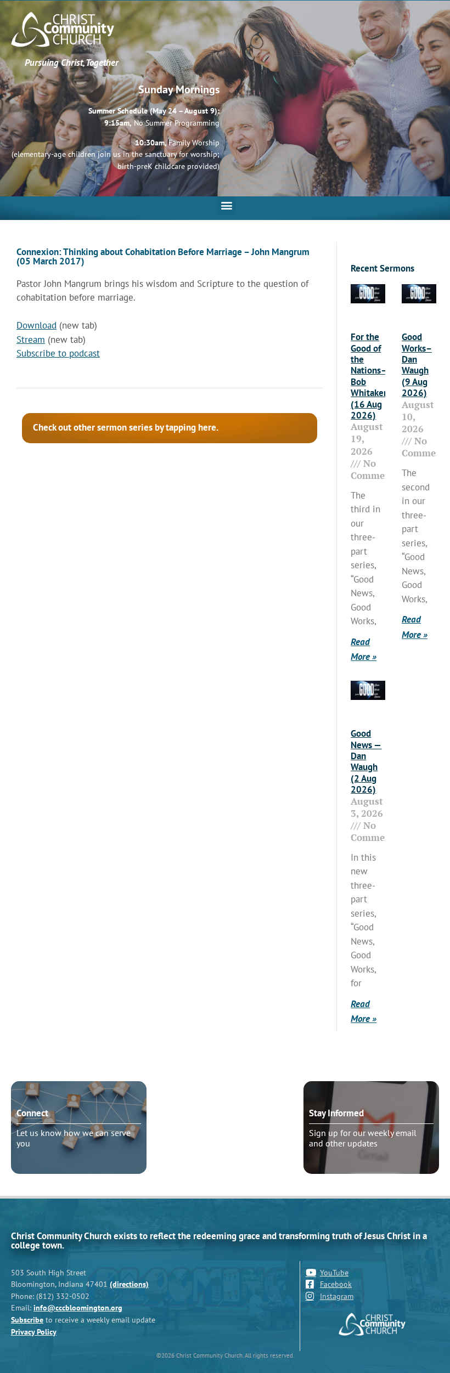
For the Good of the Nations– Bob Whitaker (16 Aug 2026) (369, 376)
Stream (30, 340)
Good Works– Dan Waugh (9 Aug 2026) (417, 365)
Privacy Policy (34, 1331)
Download (36, 325)
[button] (226, 205)
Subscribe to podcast (58, 353)
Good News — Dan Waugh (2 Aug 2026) (366, 761)
